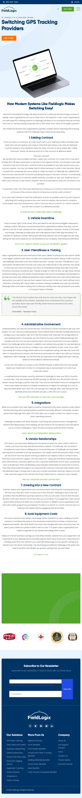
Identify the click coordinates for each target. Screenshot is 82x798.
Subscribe (67, 689)
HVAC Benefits (34, 744)
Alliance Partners (35, 741)
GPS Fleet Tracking (14, 741)
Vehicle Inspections (15, 753)
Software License (65, 764)
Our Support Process (63, 746)
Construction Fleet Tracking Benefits (39, 754)
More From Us (36, 735)
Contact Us (63, 756)
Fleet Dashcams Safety (16, 744)
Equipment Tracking (15, 768)
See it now (68, 9)
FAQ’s (60, 752)
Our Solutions (15, 735)
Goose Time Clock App (16, 757)
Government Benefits (37, 764)
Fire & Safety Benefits (37, 749)
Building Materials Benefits (39, 760)
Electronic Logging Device (14, 762)
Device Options (13, 772)
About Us (62, 741)
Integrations (12, 776)
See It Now (9, 38)
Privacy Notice (64, 760)
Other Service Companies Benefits (42, 772)
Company (64, 735)
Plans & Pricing (13, 780)
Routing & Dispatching (16, 749)
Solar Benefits (33, 768)
